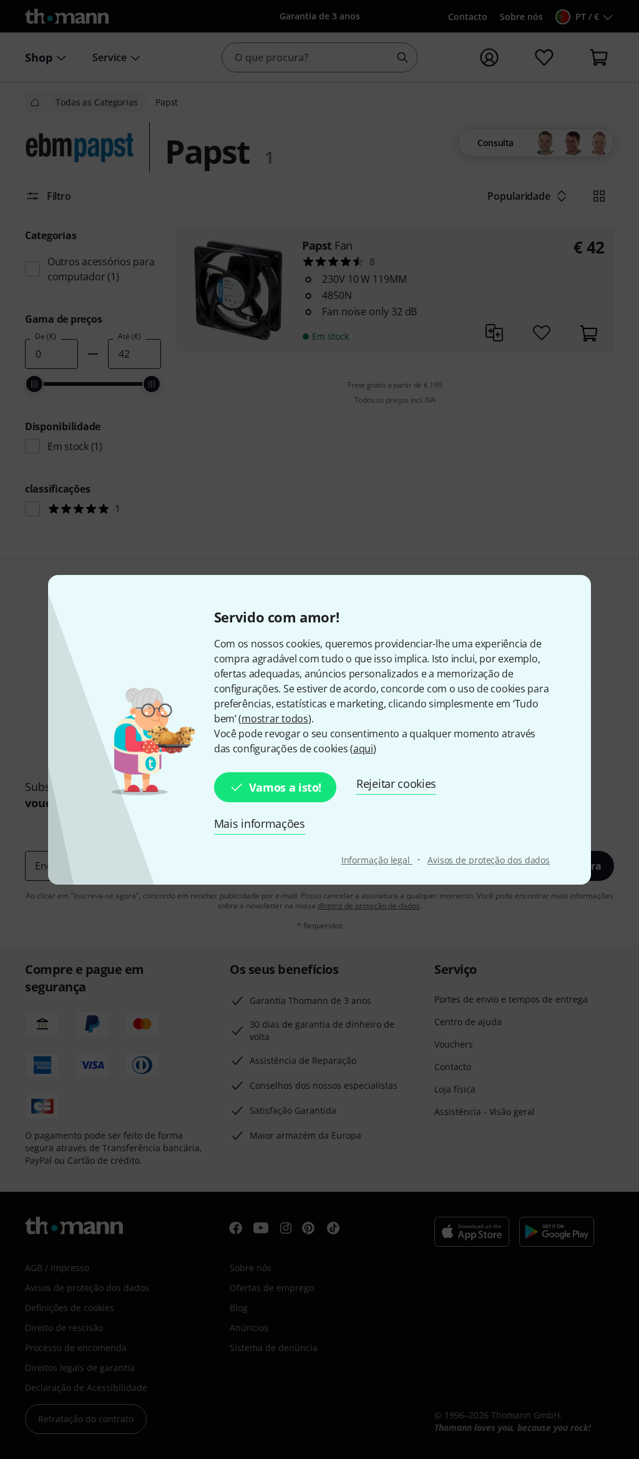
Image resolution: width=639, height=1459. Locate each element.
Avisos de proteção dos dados (488, 860)
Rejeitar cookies (396, 783)
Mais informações (259, 823)
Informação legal (376, 860)
